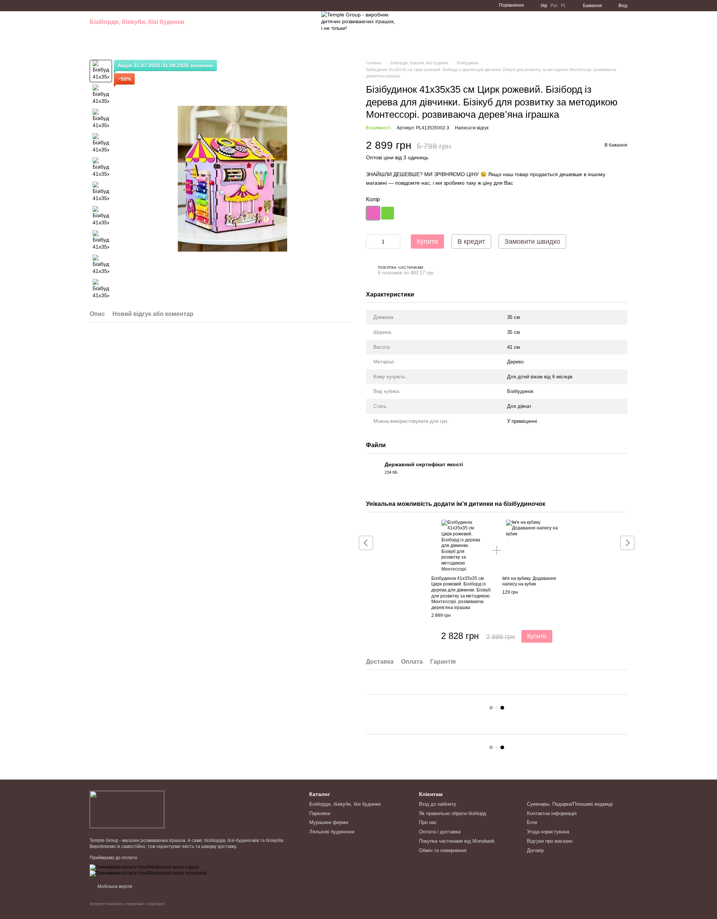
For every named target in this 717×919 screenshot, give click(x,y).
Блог (532, 822)
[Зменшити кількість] (371, 241)
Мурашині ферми (250, 22)
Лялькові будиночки (120, 37)
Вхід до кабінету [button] (437, 804)
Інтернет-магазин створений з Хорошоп (127, 903)
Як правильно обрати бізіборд (452, 813)
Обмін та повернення (442, 850)
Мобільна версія (114, 886)
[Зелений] (387, 213)
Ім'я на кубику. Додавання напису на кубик (529, 581)
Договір (535, 850)
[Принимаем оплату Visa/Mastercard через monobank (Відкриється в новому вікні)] (148, 873)
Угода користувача (548, 832)
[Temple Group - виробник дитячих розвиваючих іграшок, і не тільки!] (127, 809)
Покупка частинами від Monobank (457, 841)
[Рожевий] (373, 213)
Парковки (204, 22)
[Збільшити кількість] (394, 241)
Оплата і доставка (439, 832)
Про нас (428, 822)
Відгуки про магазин (549, 841)
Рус (554, 5)
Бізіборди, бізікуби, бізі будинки (137, 22)
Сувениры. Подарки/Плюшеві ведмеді (570, 804)
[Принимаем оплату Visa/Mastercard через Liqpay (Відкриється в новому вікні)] (144, 867)
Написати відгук (471, 127)
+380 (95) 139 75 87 (480, 30)
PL (564, 5)
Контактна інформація (552, 813)
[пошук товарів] (300, 30)
